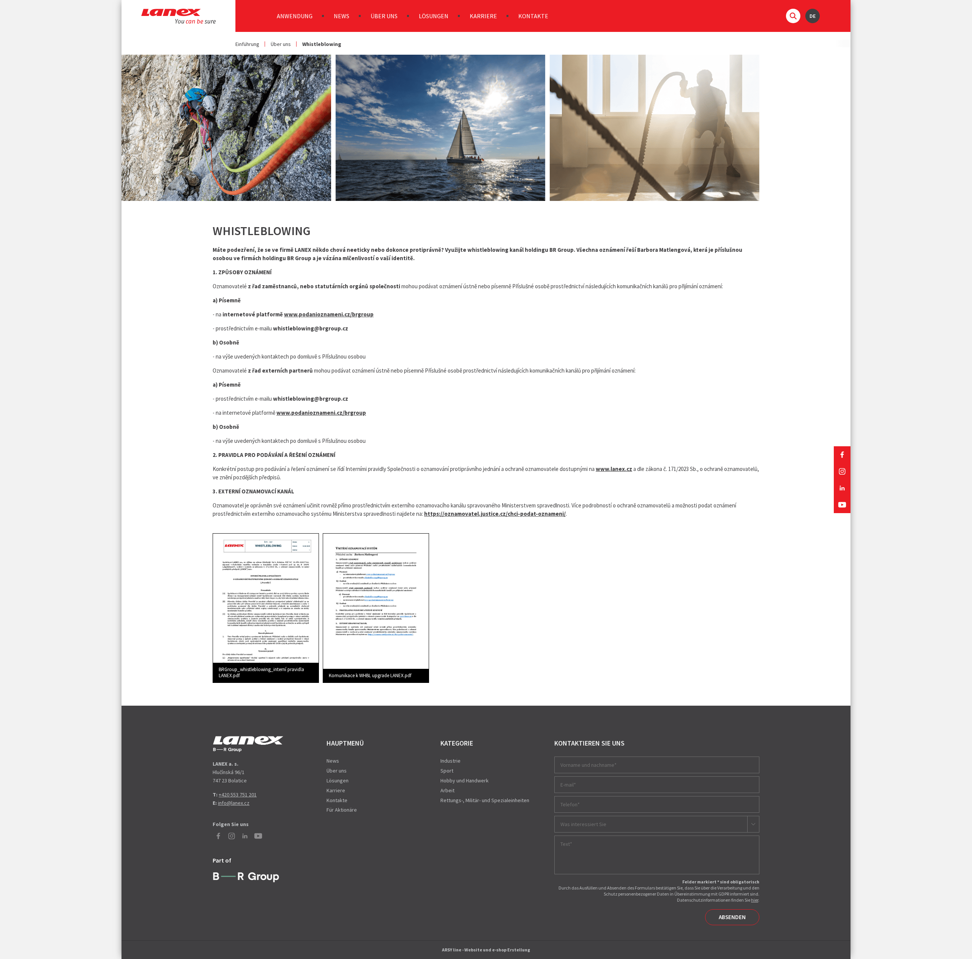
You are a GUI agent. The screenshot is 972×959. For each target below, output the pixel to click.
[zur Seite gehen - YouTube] (842, 504)
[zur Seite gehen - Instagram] (842, 471)
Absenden (732, 917)
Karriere (483, 16)
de (812, 16)
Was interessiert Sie (583, 824)
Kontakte (533, 16)
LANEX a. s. (178, 16)
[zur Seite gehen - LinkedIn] (842, 488)
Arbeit (447, 790)
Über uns (384, 16)
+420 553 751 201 (238, 794)
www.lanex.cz (614, 468)
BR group (248, 876)
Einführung (247, 44)
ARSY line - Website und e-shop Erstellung (486, 950)
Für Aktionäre (342, 809)
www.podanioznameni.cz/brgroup (329, 314)
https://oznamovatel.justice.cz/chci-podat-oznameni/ (495, 513)
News (341, 16)
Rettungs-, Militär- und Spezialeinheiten (484, 800)
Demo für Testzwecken (248, 744)
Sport (446, 770)
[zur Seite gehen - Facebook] (842, 454)
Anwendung (294, 16)
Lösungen (433, 16)
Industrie (450, 760)
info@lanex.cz (233, 802)
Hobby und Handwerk (464, 780)
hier (754, 900)
